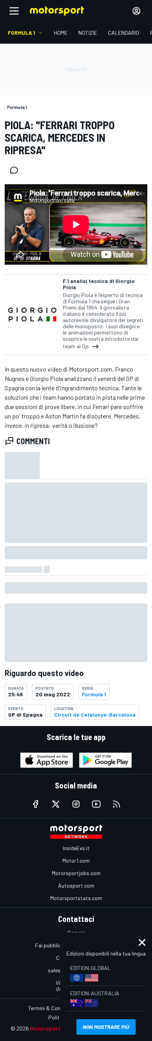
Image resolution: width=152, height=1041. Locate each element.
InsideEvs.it (76, 848)
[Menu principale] (14, 11)
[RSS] (116, 804)
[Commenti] (16, 170)
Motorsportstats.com (76, 898)
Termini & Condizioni (51, 1008)
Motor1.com (76, 860)
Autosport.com (76, 885)
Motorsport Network (57, 1028)
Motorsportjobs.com (76, 873)
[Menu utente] (136, 11)
